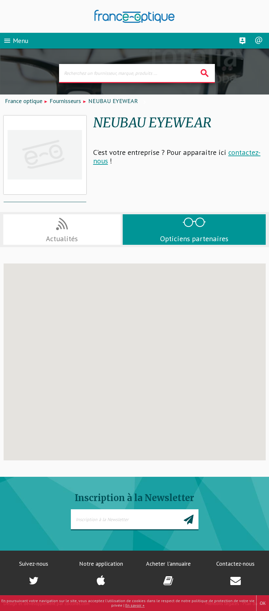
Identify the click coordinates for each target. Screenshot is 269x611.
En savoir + (135, 605)
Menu (16, 40)
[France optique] (135, 16)
